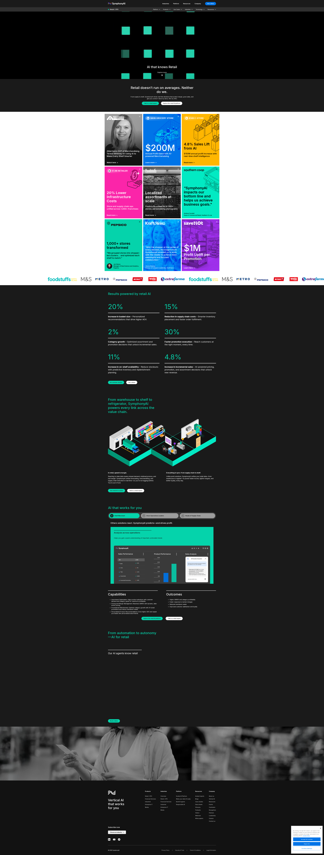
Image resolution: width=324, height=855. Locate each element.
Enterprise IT (149, 804)
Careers (211, 818)
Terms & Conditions (195, 850)
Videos (197, 813)
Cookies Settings (307, 848)
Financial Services (150, 799)
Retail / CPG (148, 796)
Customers (212, 807)
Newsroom (212, 801)
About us (211, 796)
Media (147, 807)
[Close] (320, 828)
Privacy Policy (165, 850)
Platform (178, 791)
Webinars (198, 815)
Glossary (197, 807)
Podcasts (198, 810)
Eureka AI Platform (181, 796)
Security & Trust (179, 850)
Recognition (212, 810)
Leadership (212, 815)
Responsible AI (180, 804)
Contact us (212, 821)
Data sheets (198, 804)
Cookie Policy (306, 835)
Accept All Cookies (307, 839)
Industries (164, 791)
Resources (198, 791)
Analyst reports (199, 796)
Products (148, 791)
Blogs (197, 799)
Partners (211, 813)
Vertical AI (212, 799)
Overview (163, 796)
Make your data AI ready (183, 799)
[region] (307, 840)
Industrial (148, 801)
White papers (199, 818)
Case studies (199, 801)
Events (211, 804)
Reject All (307, 844)
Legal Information (211, 850)
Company (212, 791)
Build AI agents (180, 801)
